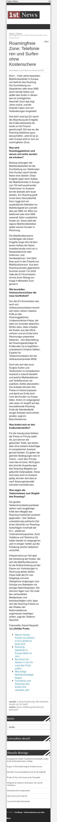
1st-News (25, 70)
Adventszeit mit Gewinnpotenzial (18, 791)
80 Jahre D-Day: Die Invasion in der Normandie (23, 777)
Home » (12, 33)
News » (19, 33)
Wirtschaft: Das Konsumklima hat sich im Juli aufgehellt (26, 772)
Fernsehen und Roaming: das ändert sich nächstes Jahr (23, 685)
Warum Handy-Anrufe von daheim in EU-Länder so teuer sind (24, 639)
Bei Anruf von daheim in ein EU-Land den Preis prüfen (24, 664)
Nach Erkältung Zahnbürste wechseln (26, 708)
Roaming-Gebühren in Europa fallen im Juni (23, 651)
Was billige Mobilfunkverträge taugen (24, 674)
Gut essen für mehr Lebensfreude (18, 801)
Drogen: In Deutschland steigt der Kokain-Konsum (24, 767)
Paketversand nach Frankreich (17, 796)
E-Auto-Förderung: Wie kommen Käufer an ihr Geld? (28, 703)
